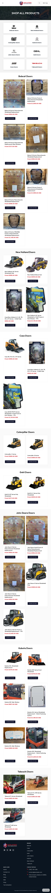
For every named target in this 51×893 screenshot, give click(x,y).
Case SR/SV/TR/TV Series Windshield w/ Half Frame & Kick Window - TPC (13, 413)
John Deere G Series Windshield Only (36, 584)
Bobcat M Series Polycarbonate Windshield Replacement (14, 111)
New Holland (30, 861)
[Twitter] (7, 850)
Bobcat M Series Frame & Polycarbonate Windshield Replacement (35, 99)
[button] (2, 3)
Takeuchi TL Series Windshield (13, 796)
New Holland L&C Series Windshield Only (12, 272)
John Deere (30, 856)
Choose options (10, 118)
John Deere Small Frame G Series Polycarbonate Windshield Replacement (35, 549)
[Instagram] (13, 850)
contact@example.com (35, 872)
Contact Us (6, 872)
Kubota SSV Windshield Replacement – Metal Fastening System (36, 753)
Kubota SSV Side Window (12, 702)
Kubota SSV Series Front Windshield (34, 670)
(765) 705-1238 (33, 869)
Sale (4, 880)
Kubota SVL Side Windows (12, 746)
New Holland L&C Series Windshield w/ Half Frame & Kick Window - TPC (35, 317)
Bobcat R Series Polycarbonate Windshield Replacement (14, 200)
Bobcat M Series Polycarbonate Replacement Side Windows (14, 143)
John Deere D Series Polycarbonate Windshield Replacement (12, 548)
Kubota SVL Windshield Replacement (11, 666)
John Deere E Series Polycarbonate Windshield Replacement (12, 595)
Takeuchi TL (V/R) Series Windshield (34, 793)
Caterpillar (30, 851)
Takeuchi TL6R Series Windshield (11, 826)
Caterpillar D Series (33, 455)
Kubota (29, 858)
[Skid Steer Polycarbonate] (10, 845)
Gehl (28, 853)
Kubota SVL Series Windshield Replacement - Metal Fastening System (36, 713)
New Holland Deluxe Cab (34, 275)
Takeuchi (29, 863)
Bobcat (29, 845)
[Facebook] (4, 850)
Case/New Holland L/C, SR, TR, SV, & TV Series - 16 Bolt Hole (14, 318)
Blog (4, 874)
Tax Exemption (7, 885)
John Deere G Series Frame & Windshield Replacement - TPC (14, 630)
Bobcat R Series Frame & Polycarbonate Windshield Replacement (35, 189)
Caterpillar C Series (10, 454)
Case (28, 848)
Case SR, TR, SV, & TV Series (13, 357)
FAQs (4, 877)
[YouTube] (10, 850)
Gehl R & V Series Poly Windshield (33, 494)
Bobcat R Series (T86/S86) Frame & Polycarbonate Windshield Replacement (12, 233)
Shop (4, 882)
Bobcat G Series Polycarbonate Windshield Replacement (36, 156)
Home (5, 869)
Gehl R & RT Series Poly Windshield (11, 495)
